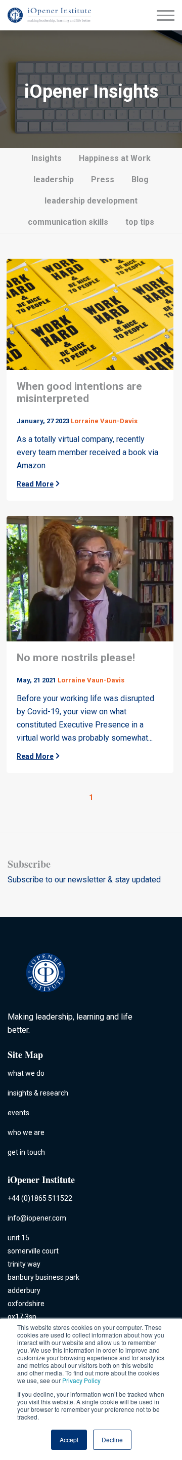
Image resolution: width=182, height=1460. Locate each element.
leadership (53, 179)
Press (102, 179)
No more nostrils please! (76, 658)
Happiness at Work (115, 158)
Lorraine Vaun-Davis (104, 421)
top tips (139, 222)
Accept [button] (69, 1439)
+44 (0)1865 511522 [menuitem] (40, 1198)
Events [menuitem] (18, 1113)
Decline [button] (112, 1439)
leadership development (91, 201)
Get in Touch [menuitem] (26, 1152)
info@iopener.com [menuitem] (37, 1218)
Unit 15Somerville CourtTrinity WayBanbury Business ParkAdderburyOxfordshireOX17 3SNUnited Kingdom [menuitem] (43, 1284)
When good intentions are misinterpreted (79, 392)
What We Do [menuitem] (26, 1073)
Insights (46, 158)
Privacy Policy (81, 1380)
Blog (140, 179)
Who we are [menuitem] (26, 1132)
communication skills (68, 222)
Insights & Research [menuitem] (38, 1093)
